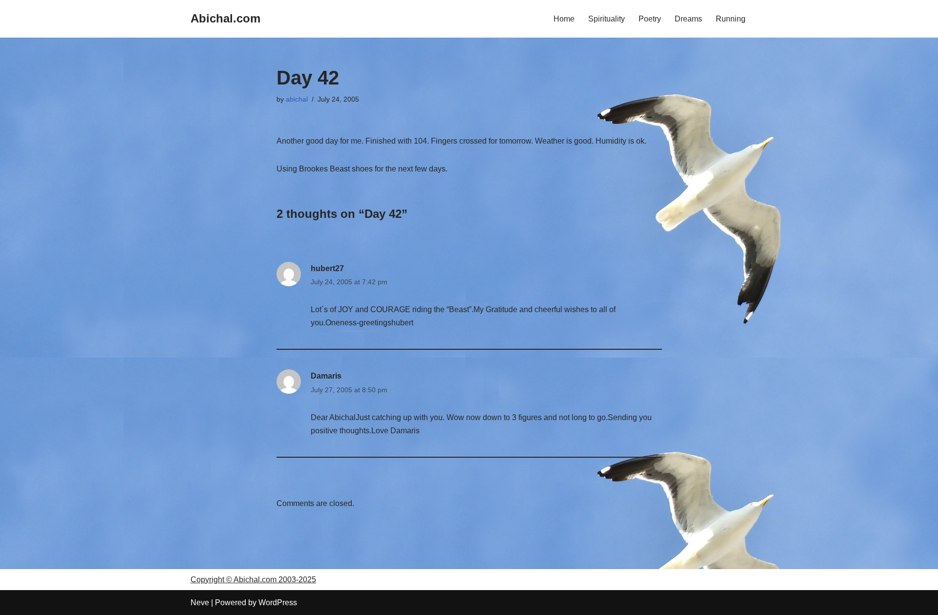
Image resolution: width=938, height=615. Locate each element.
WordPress (277, 602)
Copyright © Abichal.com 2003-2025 (253, 579)
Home (564, 19)
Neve (200, 602)
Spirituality (606, 19)
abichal (297, 99)
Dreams (688, 19)
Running (731, 19)
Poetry (650, 19)
